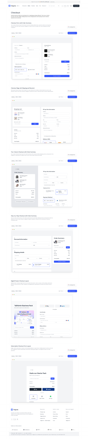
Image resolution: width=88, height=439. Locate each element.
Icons (54, 420)
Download (55, 418)
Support (67, 411)
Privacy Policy (55, 414)
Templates (33, 5)
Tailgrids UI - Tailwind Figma (45, 420)
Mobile (20, 96)
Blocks (29, 5)
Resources (44, 5)
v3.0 (17, 5)
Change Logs (42, 411)
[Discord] (68, 6)
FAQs (67, 416)
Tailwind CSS (42, 418)
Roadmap (42, 414)
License (54, 411)
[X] (62, 6)
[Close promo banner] (79, 2)
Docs (40, 5)
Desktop (13, 96)
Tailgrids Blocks (43, 416)
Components (24, 5)
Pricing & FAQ (76, 5)
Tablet (17, 96)
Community (68, 418)
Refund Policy (55, 416)
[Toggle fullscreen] (66, 33)
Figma (37, 5)
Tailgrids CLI (68, 420)
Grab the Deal (52, 1)
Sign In (71, 5)
